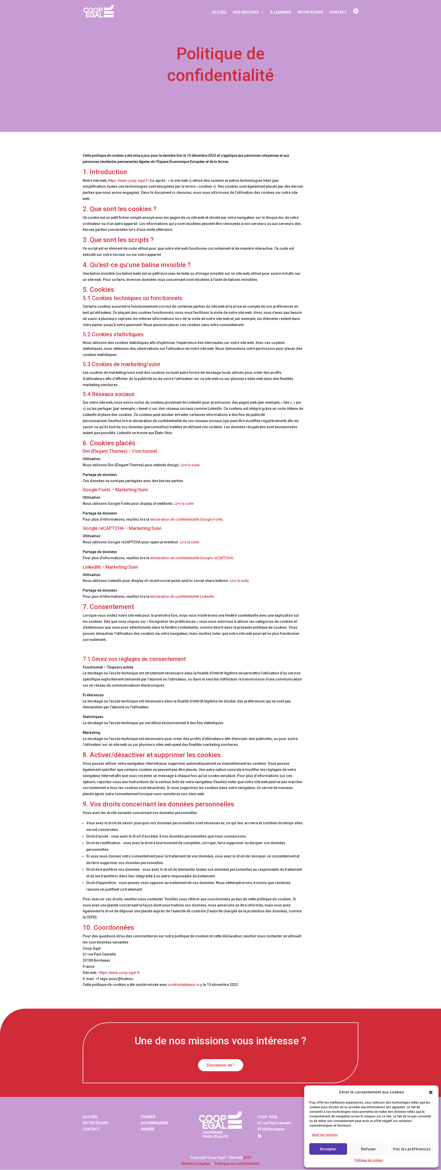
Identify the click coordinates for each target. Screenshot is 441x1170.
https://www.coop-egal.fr (128, 180)
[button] (430, 1092)
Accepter (328, 1149)
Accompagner (154, 1123)
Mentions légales (196, 1164)
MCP (247, 1157)
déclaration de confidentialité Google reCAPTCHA (191, 558)
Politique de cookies (368, 1160)
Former (148, 1117)
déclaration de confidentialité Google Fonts (186, 519)
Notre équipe (310, 12)
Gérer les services (325, 1135)
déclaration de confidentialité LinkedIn (182, 596)
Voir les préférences (412, 1149)
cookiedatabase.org (185, 985)
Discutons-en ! (220, 1065)
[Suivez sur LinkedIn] (259, 1136)
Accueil (219, 12)
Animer (147, 1129)
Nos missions (246, 12)
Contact (338, 12)
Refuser (368, 1149)
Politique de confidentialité (236, 1164)
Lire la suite (190, 465)
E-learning (280, 12)
